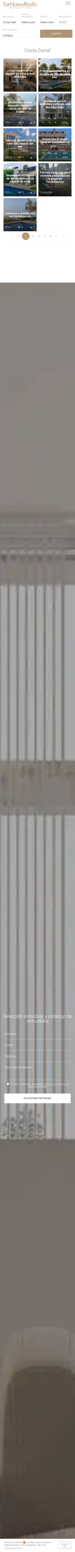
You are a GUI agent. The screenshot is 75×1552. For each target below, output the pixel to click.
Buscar (56, 33)
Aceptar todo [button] (64, 1545)
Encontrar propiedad (37, 1098)
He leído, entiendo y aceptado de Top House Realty (39, 1085)
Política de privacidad (54, 1084)
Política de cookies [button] (13, 1548)
